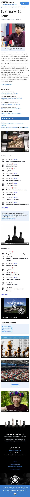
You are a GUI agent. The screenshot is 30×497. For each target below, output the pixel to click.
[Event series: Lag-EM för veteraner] (12, 282)
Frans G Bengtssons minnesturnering (16, 190)
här (24, 441)
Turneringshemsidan (6, 84)
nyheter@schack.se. (7, 215)
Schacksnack (6, 328)
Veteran (26, 127)
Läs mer (15, 385)
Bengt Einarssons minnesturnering (15, 161)
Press (15, 461)
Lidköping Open (10, 194)
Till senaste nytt (8, 118)
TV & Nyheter (6, 7)
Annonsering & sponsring (15, 466)
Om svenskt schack (15, 469)
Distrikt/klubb (10, 123)
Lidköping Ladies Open (12, 199)
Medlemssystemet (15, 464)
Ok (15, 494)
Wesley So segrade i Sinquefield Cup (11, 108)
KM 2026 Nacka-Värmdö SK (13, 180)
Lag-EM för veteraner (11, 166)
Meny (24, 3)
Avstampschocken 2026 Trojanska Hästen (17, 204)
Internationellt (19, 123)
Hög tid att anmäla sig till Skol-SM (10, 104)
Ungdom (3, 125)
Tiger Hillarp (6, 330)
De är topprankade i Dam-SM (9, 93)
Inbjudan (15, 159)
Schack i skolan (5, 127)
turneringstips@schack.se (9, 218)
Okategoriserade (13, 7)
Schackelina (6, 326)
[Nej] (28, 491)
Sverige (3, 123)
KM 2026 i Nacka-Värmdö (12, 175)
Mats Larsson (7, 331)
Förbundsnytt (14, 127)
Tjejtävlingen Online (11, 185)
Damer (21, 127)
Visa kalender (4, 207)
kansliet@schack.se (15, 450)
